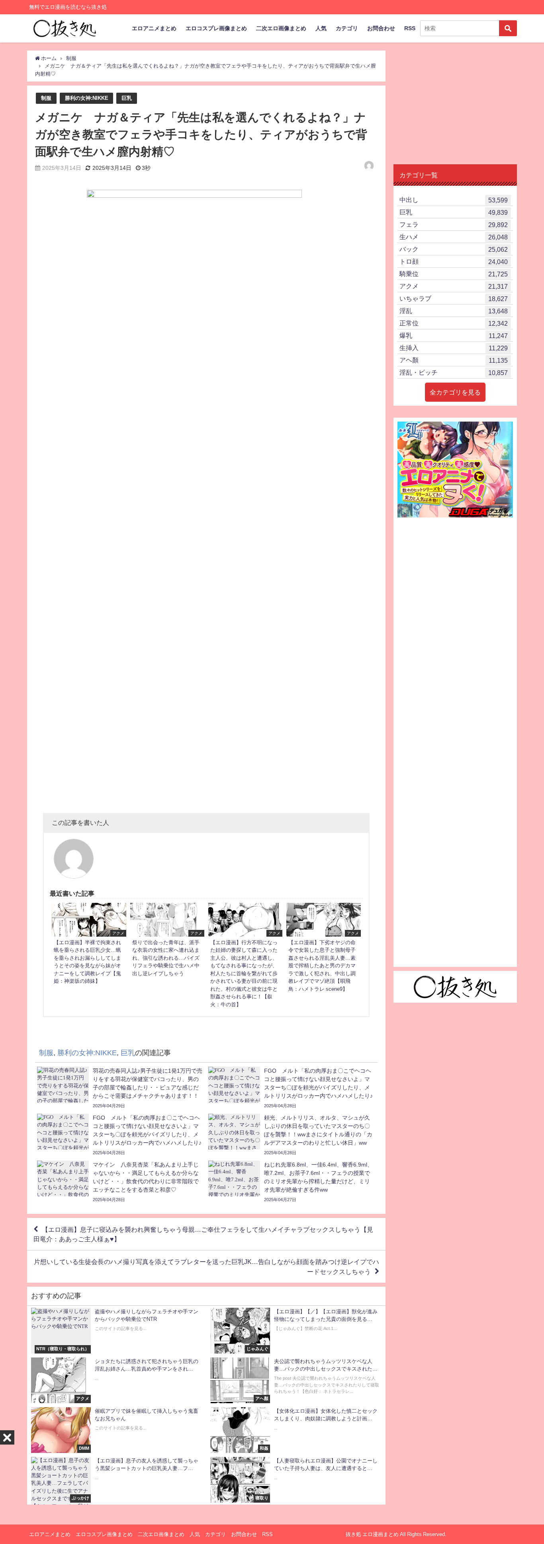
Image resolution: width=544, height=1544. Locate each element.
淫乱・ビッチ (453, 372)
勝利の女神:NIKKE (86, 98)
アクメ (453, 286)
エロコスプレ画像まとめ (216, 28)
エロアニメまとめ (154, 28)
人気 (321, 28)
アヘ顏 (453, 360)
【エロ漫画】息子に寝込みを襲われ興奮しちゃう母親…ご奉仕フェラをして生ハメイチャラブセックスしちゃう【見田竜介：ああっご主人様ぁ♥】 (203, 1234)
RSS (409, 28)
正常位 (453, 323)
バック (453, 249)
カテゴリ (347, 28)
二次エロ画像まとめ (281, 28)
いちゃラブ (453, 298)
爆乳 (453, 335)
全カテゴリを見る (455, 392)
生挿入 (453, 347)
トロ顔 (453, 261)
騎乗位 (453, 273)
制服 (46, 98)
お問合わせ (381, 28)
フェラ (453, 224)
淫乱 (453, 310)
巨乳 (126, 98)
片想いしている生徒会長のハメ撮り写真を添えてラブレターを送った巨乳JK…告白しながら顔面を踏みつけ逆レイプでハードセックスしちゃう (206, 1266)
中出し (453, 199)
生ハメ (453, 236)
